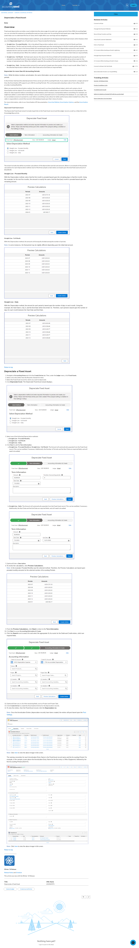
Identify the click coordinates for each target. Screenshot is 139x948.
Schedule (19, 872)
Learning (74, 5)
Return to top (8, 367)
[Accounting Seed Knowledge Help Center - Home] (10, 5)
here (16, 753)
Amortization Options (67, 102)
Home (63, 5)
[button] (133, 942)
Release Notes (8, 872)
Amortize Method (53, 102)
